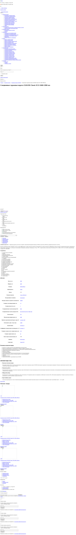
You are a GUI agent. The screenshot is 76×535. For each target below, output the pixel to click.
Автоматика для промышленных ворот (11, 34)
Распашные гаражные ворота (10, 20)
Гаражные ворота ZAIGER (9, 21)
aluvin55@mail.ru (5, 488)
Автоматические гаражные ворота (11, 19)
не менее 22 (22, 325)
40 (20, 333)
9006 (29, 311)
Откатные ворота (5, 26)
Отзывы (6, 62)
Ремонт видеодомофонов (9, 46)
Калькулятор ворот (4, 11)
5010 (21, 311)
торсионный (22, 297)
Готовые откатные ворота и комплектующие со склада (14, 27)
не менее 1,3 (22, 328)
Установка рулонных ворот (9, 55)
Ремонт (3, 38)
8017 (27, 311)
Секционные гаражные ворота (10, 16)
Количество (4, 235)
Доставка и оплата (8, 63)
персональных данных (22, 495)
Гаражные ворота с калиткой (10, 18)
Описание (4, 238)
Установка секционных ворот (10, 48)
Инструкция (4, 242)
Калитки (6, 31)
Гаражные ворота (5, 14)
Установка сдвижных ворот (9, 54)
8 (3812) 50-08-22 (5, 487)
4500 (21, 317)
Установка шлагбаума (8, 50)
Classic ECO (22, 342)
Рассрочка (6, 61)
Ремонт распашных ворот (9, 42)
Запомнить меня (4, 73)
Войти (2, 75)
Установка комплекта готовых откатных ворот (13, 59)
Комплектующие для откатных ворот (11, 28)
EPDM (21, 300)
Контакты (4, 60)
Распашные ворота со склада (10, 30)
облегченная (22, 339)
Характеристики (5, 239)
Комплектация (5, 240)
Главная (1, 82)
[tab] (39, 238)
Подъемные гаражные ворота (10, 15)
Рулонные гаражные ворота (9, 17)
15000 (21, 322)
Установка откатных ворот (9, 51)
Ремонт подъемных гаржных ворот (11, 41)
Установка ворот (5, 47)
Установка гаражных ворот (9, 57)
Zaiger (21, 289)
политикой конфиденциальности (20, 509)
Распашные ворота (5, 29)
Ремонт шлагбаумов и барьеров (10, 44)
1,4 (20, 303)
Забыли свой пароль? (4, 77)
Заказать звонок (3, 9)
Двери (6, 25)
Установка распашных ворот (10, 52)
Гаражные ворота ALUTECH (10, 22)
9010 (21, 308)
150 (20, 314)
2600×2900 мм (22, 286)
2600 (21, 283)
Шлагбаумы (7, 36)
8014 (25, 311)
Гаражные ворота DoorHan (9, 24)
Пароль (2, 71)
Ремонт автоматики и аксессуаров (11, 43)
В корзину (2, 236)
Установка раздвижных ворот (10, 53)
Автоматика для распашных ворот (11, 35)
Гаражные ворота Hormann (9, 23)
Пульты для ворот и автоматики (10, 37)
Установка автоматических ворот (10, 49)
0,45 (21, 331)
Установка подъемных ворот (10, 56)
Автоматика (4, 32)
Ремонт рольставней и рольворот (10, 45)
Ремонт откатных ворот (9, 40)
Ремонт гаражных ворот (9, 39)
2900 (21, 281)
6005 (23, 311)
